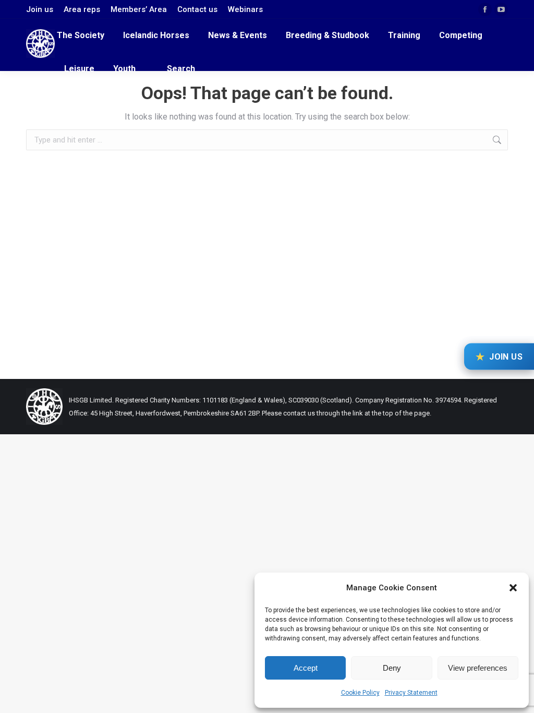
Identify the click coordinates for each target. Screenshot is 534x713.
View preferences (477, 667)
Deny (392, 667)
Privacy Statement (411, 692)
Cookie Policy (360, 692)
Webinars (245, 9)
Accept (306, 667)
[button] (513, 588)
